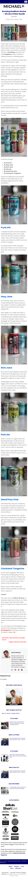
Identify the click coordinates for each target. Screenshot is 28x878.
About (10, 866)
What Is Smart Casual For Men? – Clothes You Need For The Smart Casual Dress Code (17, 723)
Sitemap (10, 874)
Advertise (18, 868)
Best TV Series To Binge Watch (11, 713)
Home (1, 861)
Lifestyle (14, 16)
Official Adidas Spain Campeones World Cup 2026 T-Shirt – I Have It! (17, 739)
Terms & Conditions (20, 874)
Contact (16, 866)
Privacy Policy (14, 875)
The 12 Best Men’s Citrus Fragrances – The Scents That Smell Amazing (18, 788)
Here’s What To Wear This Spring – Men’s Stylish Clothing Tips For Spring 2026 (18, 756)
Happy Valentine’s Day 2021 (17, 642)
